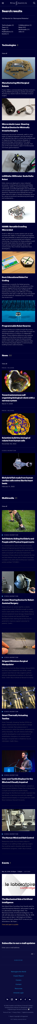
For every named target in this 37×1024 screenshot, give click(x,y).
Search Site (34, 3)
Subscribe (18, 960)
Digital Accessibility (27, 1012)
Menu (3, 3)
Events (5, 34)
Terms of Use (7, 1012)
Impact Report (18, 976)
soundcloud (29, 999)
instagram (12, 999)
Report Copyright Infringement (19, 1016)
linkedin (7, 999)
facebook (25, 999)
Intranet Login (18, 993)
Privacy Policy (16, 1012)
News (22, 27)
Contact (18, 984)
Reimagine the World (18, 972)
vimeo (21, 999)
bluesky (16, 999)
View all (4, 53)
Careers (18, 980)
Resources (18, 988)
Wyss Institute (18, 3)
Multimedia (24, 29)
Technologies (8, 25)
